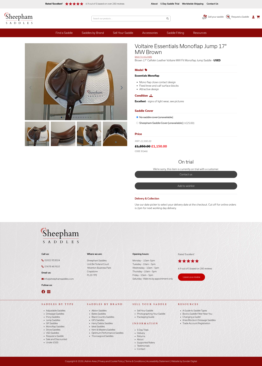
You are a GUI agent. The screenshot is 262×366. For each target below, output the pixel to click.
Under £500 (52, 342)
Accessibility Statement (158, 361)
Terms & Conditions (135, 361)
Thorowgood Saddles (102, 336)
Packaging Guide (145, 317)
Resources (200, 32)
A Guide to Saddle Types (195, 310)
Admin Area (91, 361)
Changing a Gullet (192, 317)
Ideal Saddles (98, 326)
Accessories (150, 32)
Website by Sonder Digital (184, 361)
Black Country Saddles (103, 317)
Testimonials (143, 346)
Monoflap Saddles (55, 326)
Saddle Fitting (175, 32)
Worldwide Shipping (192, 4)
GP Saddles (52, 323)
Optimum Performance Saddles (107, 333)
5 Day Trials (142, 330)
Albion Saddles (99, 310)
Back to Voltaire (143, 57)
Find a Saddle (64, 32)
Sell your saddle (216, 17)
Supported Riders (146, 342)
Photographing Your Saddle (151, 314)
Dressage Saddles (55, 314)
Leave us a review (191, 277)
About (154, 4)
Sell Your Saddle (123, 32)
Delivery (141, 333)
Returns (141, 336)
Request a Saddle (240, 17)
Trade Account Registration (196, 323)
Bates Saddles (99, 314)
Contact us (186, 174)
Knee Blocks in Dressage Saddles (199, 320)
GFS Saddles (98, 320)
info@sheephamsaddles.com (59, 279)
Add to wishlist (186, 186)
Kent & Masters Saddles (103, 330)
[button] (121, 88)
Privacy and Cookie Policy (111, 361)
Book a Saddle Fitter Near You (197, 314)
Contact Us (212, 4)
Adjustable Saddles (55, 310)
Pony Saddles (53, 317)
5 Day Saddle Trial (169, 4)
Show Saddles (53, 330)
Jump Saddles (53, 320)
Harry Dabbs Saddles (102, 323)
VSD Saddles (52, 333)
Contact (141, 349)
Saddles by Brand (93, 32)
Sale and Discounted (56, 339)
